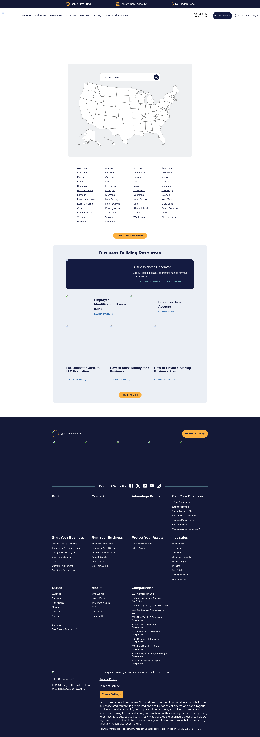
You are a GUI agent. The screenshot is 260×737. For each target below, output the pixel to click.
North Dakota (112, 203)
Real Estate (177, 570)
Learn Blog (74, 380)
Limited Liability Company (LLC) (67, 544)
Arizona (137, 168)
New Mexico (140, 199)
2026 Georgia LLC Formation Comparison (146, 640)
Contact (98, 496)
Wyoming (110, 221)
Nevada (166, 195)
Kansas (166, 181)
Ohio (136, 203)
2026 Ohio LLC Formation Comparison (144, 625)
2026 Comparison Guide (144, 594)
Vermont (81, 217)
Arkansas (167, 168)
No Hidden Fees (185, 3)
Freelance (176, 548)
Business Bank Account (103, 552)
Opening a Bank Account (64, 570)
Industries (180, 537)
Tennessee (111, 212)
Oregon (81, 208)
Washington (139, 217)
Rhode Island (140, 208)
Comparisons (142, 588)
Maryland (167, 186)
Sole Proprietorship (61, 557)
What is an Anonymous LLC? (186, 529)
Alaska (109, 168)
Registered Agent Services (105, 548)
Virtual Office (98, 561)
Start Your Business (222, 15)
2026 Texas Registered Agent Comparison (146, 662)
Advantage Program (148, 496)
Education (176, 552)
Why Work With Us (101, 603)
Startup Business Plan (182, 511)
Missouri (81, 195)
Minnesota (139, 190)
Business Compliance (102, 544)
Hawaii (137, 177)
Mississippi (167, 190)
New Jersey (111, 199)
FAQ (94, 607)
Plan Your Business (187, 496)
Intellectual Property (181, 557)
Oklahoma (167, 203)
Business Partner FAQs (183, 520)
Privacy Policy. (108, 679)
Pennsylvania (112, 208)
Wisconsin (82, 221)
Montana (110, 195)
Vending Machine (180, 575)
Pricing (58, 496)
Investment (177, 566)
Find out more (102, 313)
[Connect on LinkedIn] (145, 486)
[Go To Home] (69, 33)
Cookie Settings (111, 694)
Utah (164, 212)
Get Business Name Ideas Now (155, 281)
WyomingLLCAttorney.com (68, 688)
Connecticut (139, 172)
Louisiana (110, 186)
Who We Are (98, 594)
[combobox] (126, 77)
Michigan (110, 190)
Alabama (82, 168)
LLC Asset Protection (142, 544)
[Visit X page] (138, 486)
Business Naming (180, 507)
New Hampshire (86, 199)
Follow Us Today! (195, 433)
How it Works (98, 598)
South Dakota (84, 212)
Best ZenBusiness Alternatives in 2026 (148, 611)
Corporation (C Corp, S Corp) (66, 548)
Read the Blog (130, 395)
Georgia (109, 177)
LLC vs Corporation (181, 502)
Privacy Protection (180, 524)
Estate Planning (139, 548)
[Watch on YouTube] (152, 486)
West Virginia (169, 217)
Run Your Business (107, 537)
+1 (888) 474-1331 (63, 679)
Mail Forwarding (100, 566)
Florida (81, 177)
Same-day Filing (81, 3)
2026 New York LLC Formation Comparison (147, 618)
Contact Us (242, 15)
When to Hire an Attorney (184, 515)
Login (255, 15)
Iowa (136, 181)
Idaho (165, 177)
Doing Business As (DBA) (64, 552)
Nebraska (138, 195)
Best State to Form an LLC (65, 629)
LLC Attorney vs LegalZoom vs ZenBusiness (147, 599)
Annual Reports (99, 557)
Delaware (167, 172)
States (57, 588)
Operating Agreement (62, 566)
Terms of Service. (110, 686)
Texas (136, 212)
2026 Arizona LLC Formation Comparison (146, 633)
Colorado (110, 172)
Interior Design (179, 561)
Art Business (178, 544)
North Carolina (85, 203)
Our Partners (98, 611)
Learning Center (100, 616)
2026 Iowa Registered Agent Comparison (145, 647)
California (82, 172)
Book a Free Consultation (130, 236)
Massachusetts (85, 190)
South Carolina (170, 208)
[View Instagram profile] (158, 486)
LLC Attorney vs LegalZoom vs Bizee (150, 605)
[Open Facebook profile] (131, 486)
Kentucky (82, 186)
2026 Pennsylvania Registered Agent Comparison (150, 654)
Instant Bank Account (134, 3)
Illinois (80, 181)
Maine (136, 186)
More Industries (179, 579)
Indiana (109, 181)
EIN (54, 561)
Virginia (109, 217)
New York (167, 199)
